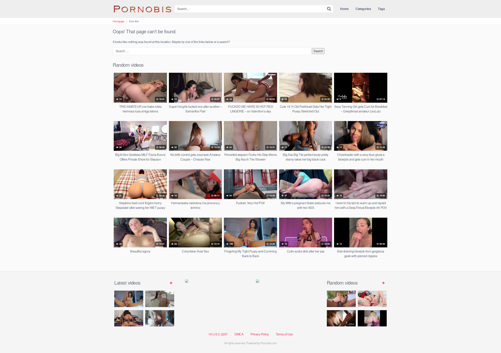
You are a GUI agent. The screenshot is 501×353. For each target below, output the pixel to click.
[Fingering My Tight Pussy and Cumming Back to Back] (128, 299)
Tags (381, 8)
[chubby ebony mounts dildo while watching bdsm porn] (159, 318)
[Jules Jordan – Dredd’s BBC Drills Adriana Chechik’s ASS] (341, 299)
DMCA (238, 334)
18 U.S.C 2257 (218, 334)
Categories (363, 8)
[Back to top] (490, 340)
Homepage (118, 21)
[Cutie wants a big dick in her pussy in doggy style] (159, 299)
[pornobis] (142, 9)
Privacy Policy (259, 334)
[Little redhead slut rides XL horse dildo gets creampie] (372, 318)
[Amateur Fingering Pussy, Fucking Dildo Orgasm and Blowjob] (372, 299)
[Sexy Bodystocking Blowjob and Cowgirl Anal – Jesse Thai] (128, 318)
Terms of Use (284, 334)
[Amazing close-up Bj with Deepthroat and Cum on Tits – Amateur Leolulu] (341, 318)
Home (344, 8)
